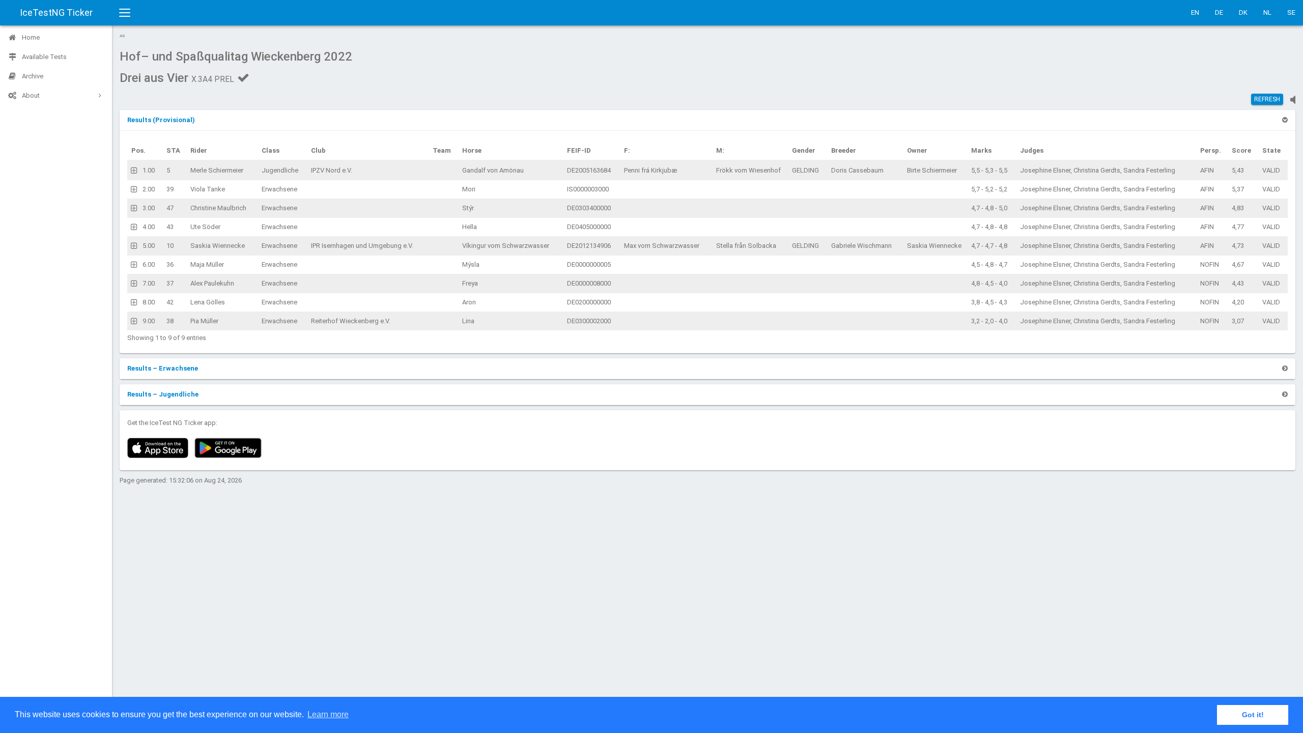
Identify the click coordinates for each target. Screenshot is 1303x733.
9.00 (149, 321)
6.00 (149, 264)
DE (1219, 12)
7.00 (149, 283)
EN (1195, 12)
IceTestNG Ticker (56, 12)
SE (1291, 12)
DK (1243, 12)
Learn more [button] (328, 714)
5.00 (149, 245)
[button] (161, 120)
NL (1267, 12)
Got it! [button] (1253, 715)
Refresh (1267, 99)
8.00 (149, 302)
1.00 (149, 170)
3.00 (149, 208)
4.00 (149, 227)
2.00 (149, 189)
